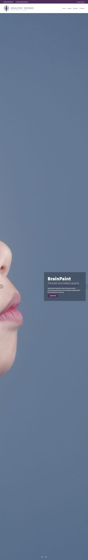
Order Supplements (8, 2)
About (70, 8)
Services (75, 8)
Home (64, 8)
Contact (82, 8)
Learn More (53, 296)
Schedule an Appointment (22, 2)
